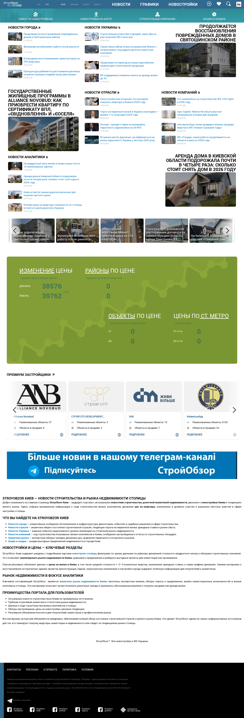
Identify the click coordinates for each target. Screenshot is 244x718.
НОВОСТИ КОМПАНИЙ (181, 92)
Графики (149, 4)
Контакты (14, 669)
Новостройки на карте (96, 18)
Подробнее (79, 434)
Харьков (74, 4)
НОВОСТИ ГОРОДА (24, 27)
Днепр (86, 4)
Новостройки (183, 4)
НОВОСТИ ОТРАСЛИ (102, 92)
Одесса (97, 4)
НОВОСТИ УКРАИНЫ (103, 27)
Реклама (32, 669)
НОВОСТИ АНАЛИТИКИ (28, 157)
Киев (63, 4)
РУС (47, 4)
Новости (121, 4)
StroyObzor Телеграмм (21, 700)
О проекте (50, 669)
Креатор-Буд (194, 416)
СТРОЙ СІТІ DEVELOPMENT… (30, 416)
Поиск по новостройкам (35, 18)
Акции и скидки (214, 18)
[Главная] (13, 4)
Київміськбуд (137, 416)
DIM (73, 416)
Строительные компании (157, 18)
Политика (69, 669)
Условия (87, 669)
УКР (39, 4)
